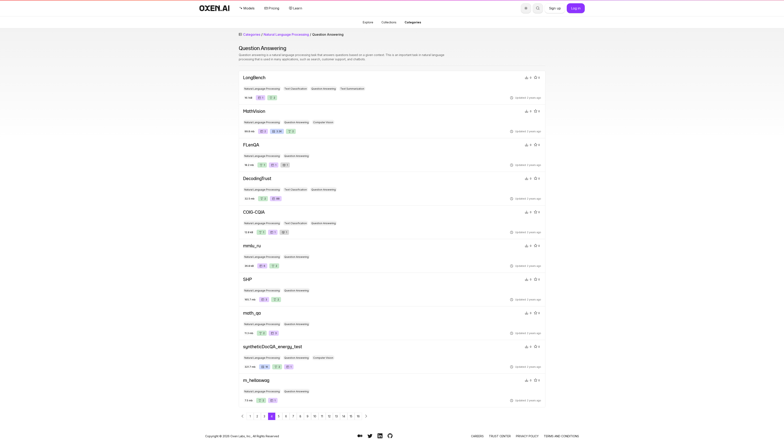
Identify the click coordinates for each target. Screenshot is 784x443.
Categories (413, 22)
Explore (368, 22)
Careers (477, 436)
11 (322, 416)
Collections (388, 22)
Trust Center (500, 436)
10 (314, 416)
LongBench (254, 77)
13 (336, 416)
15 (351, 416)
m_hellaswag (256, 380)
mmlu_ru (252, 245)
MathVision (254, 111)
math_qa (252, 313)
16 (358, 416)
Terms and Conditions (561, 436)
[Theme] (526, 8)
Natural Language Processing (286, 34)
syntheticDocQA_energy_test (272, 346)
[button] (243, 416)
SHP (247, 279)
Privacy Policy (527, 436)
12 (329, 416)
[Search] (538, 8)
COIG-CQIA (254, 212)
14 (343, 416)
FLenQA (251, 144)
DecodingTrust (257, 178)
